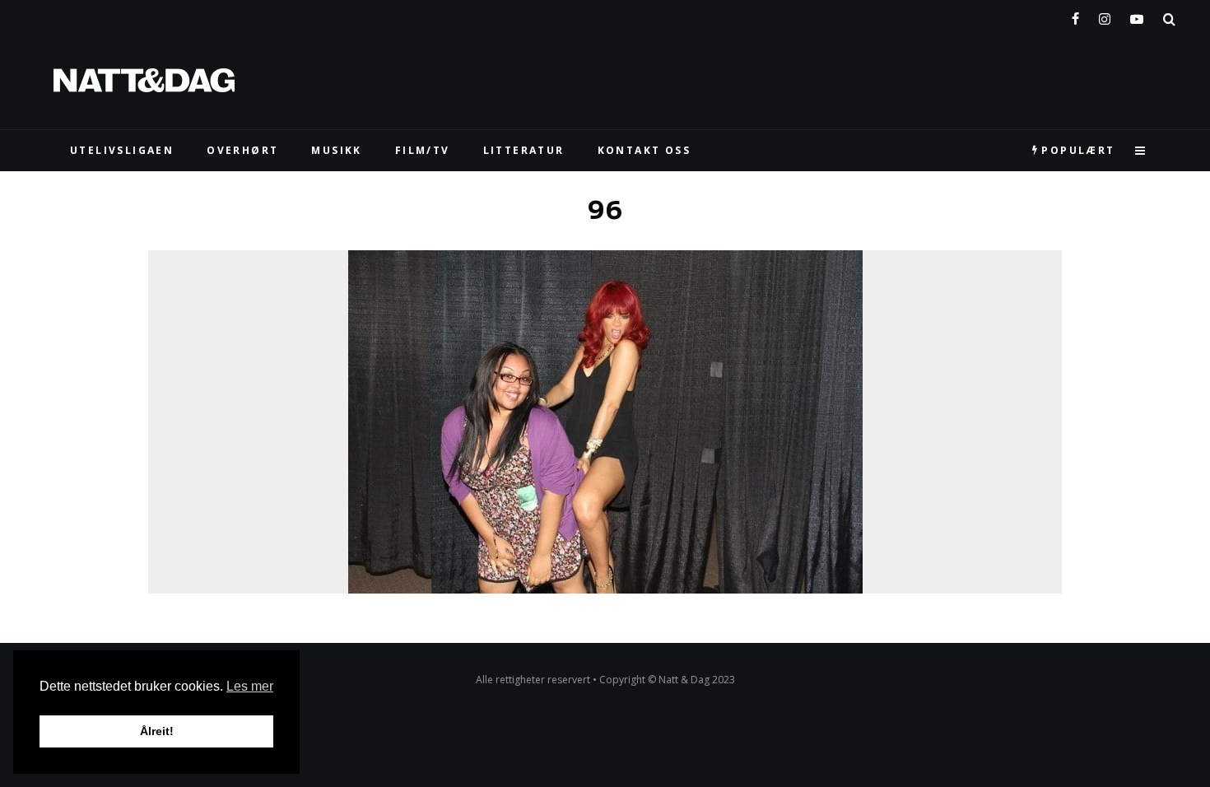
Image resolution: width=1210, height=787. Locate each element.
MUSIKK (336, 150)
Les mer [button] (249, 686)
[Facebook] (1075, 15)
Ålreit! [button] (157, 731)
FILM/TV (422, 150)
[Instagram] (1104, 15)
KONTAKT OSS (644, 150)
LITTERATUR (524, 150)
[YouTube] (1136, 15)
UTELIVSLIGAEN (122, 150)
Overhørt (242, 150)
